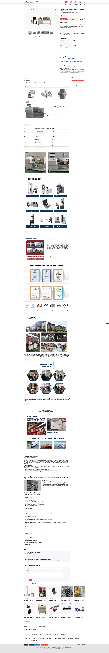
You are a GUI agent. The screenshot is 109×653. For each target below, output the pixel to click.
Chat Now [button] (81, 19)
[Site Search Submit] (66, 2)
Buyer (65, 4)
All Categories (27, 4)
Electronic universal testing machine (35, 513)
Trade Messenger (37, 644)
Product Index (69, 647)
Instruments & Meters (29, 6)
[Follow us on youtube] (82, 644)
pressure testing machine (43, 513)
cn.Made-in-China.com (62, 648)
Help (70, 4)
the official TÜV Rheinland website (48, 477)
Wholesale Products (54, 647)
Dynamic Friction (76, 638)
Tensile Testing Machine (48, 634)
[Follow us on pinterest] (83, 644)
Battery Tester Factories (49, 638)
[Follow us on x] (79, 644)
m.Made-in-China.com (56, 648)
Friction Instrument (70, 638)
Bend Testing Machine (56, 634)
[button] (63, 1)
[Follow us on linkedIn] (84, 644)
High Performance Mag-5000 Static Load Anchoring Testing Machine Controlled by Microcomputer (41, 598)
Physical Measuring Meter (33, 634)
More (24, 642)
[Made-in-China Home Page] (28, 2)
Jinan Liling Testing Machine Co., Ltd (66, 12)
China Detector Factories (41, 638)
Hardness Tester (41, 634)
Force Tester (64, 638)
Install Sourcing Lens (45, 644)
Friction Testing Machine (57, 638)
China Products (41, 647)
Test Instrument (35, 6)
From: (28, 568)
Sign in (84, 2)
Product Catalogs (35, 623)
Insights (72, 647)
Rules (84, 4)
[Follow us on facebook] (78, 644)
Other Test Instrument (42, 626)
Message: (27, 572)
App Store (26, 644)
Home (24, 6)
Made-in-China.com (51, 648)
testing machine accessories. (52, 513)
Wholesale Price (59, 647)
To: (28, 570)
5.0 (75, 78)
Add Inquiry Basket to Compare (41, 36)
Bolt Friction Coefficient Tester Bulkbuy (35, 640)
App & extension (75, 4)
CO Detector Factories (27, 638)
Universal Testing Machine (64, 634)
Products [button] (37, 1)
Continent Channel (64, 647)
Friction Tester (26, 640)
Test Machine (40, 6)
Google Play (31, 644)
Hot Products (37, 647)
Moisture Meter (27, 634)
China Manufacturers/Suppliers (47, 647)
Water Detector (34, 638)
